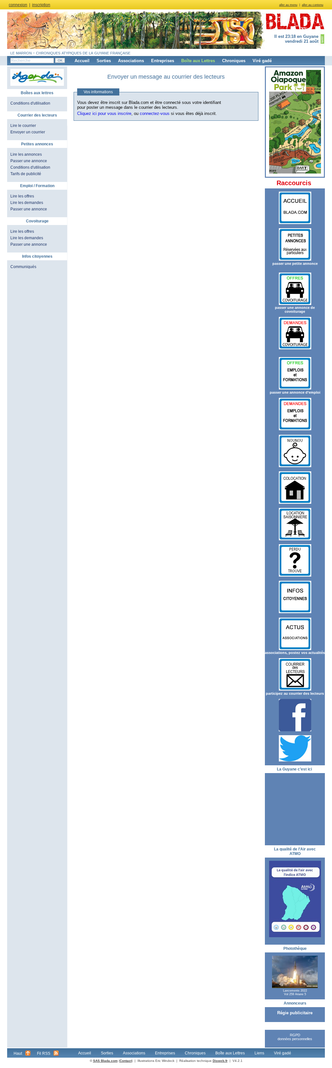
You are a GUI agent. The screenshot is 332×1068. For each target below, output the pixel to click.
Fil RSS (43, 1053)
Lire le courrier (23, 125)
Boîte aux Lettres (198, 60)
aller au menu (288, 4)
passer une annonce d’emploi (295, 392)
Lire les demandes (26, 202)
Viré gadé (262, 60)
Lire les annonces (26, 154)
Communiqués (23, 266)
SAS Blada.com (105, 1060)
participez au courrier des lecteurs (295, 693)
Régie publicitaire (295, 1012)
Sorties (104, 60)
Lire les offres (22, 196)
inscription (41, 5)
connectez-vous (155, 113)
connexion (18, 5)
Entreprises (162, 60)
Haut (18, 1053)
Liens (259, 1053)
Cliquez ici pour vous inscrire (104, 113)
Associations (131, 60)
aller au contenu (312, 4)
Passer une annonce (28, 161)
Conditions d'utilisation (30, 103)
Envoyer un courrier (27, 132)
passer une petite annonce (295, 263)
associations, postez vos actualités (295, 653)
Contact (126, 1060)
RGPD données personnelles (295, 1037)
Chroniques (233, 60)
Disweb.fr (220, 1060)
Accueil (82, 60)
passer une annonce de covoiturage (295, 309)
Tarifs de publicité (25, 174)
